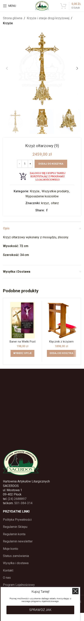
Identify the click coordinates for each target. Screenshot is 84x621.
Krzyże (8, 23)
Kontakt (8, 570)
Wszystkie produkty (55, 191)
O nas (7, 577)
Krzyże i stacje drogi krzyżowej (48, 18)
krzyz (45, 203)
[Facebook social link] (47, 210)
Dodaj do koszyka (50, 163)
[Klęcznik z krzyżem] (61, 320)
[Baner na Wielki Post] (22, 320)
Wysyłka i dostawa (16, 563)
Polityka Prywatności (17, 519)
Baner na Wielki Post (23, 341)
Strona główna (12, 18)
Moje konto (10, 549)
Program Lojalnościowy (19, 585)
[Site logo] (42, 5)
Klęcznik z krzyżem (61, 341)
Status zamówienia (16, 556)
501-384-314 (23, 503)
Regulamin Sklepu (15, 527)
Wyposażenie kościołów (42, 196)
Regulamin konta (14, 534)
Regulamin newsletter (18, 541)
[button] (7, 68)
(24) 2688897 (17, 499)
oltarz (55, 203)
